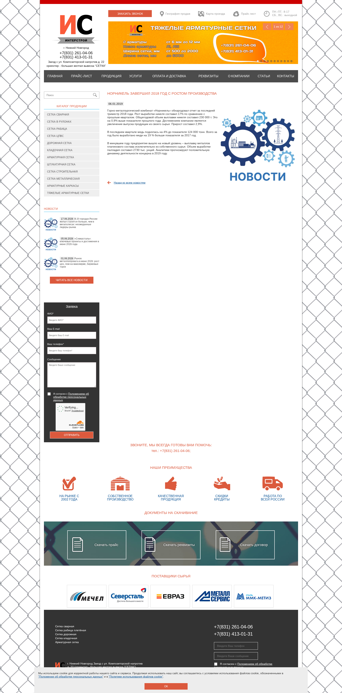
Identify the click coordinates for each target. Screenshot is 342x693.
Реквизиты (208, 76)
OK (166, 686)
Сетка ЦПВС (55, 135)
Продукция (112, 76)
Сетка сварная (58, 114)
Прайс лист (248, 13)
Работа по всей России (273, 497)
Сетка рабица (57, 128)
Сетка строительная (62, 171)
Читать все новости (71, 280)
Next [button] (288, 596)
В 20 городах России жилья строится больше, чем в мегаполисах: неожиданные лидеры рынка (78, 223)
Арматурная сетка (60, 157)
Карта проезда (215, 13)
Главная (55, 76)
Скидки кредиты (222, 497)
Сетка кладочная (66, 638)
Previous (267, 26)
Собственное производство (120, 497)
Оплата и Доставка (169, 76)
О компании (239, 76)
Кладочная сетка (59, 150)
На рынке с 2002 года (69, 497)
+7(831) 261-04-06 (76, 53)
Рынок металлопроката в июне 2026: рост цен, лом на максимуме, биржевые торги (79, 262)
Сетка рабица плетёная (70, 630)
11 (291, 61)
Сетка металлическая (63, 178)
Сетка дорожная (65, 634)
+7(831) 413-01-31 (76, 57)
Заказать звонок (130, 13)
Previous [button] (54, 596)
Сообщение (54, 359)
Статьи (264, 76)
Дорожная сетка (59, 143)
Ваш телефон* (55, 344)
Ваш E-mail (53, 329)
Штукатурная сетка (61, 164)
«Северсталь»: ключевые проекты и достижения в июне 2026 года (79, 241)
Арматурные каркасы (63, 185)
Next (289, 26)
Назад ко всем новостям (129, 182)
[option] (88, 596)
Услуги (135, 76)
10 (288, 61)
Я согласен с (71, 397)
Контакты (285, 76)
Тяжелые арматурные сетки (68, 193)
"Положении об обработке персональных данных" (70, 676)
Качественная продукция (171, 497)
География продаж (177, 13)
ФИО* (50, 313)
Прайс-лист (81, 76)
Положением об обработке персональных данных (71, 397)
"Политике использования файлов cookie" (136, 676)
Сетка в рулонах (59, 121)
